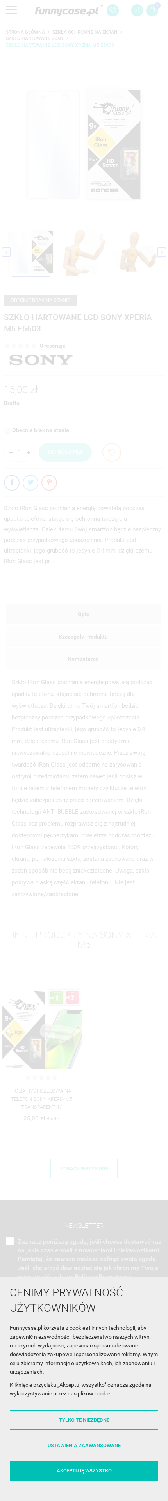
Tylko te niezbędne (84, 1420)
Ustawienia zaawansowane (84, 1445)
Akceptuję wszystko (84, 1471)
